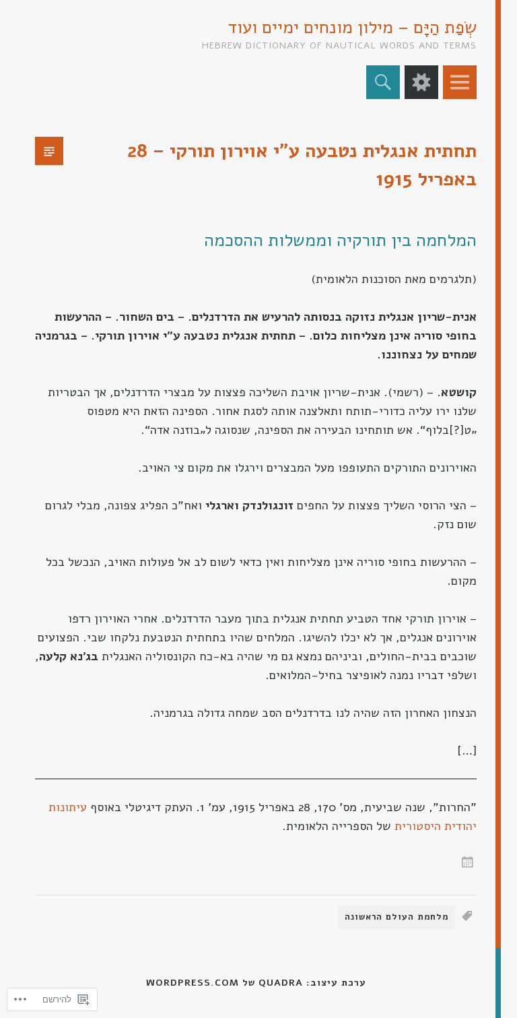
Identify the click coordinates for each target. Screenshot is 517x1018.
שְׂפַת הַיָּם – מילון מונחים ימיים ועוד (352, 27)
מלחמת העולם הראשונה (396, 917)
